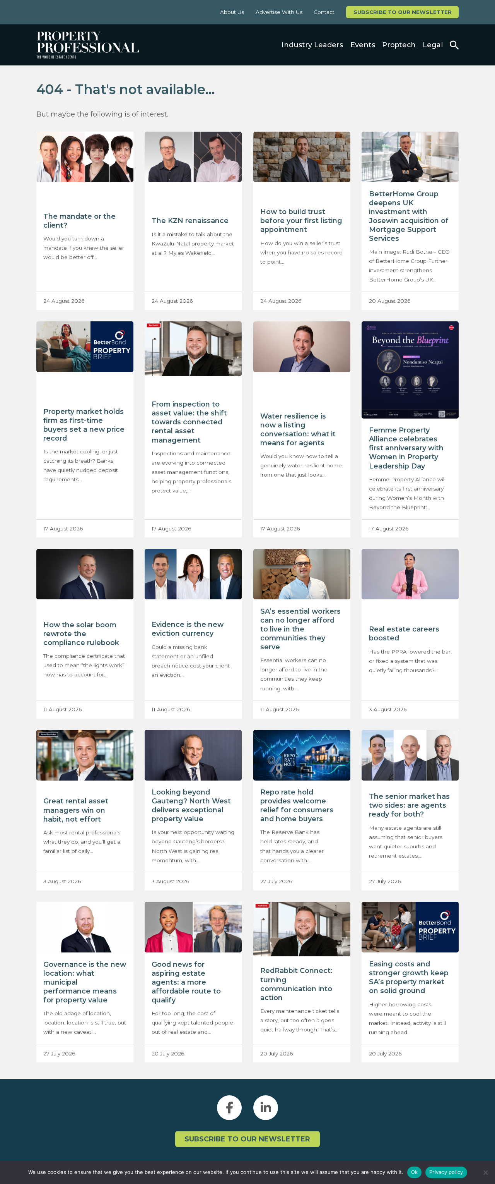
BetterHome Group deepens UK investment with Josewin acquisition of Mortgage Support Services (409, 216)
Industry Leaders (312, 45)
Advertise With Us (279, 12)
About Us (232, 12)
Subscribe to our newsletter (402, 12)
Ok (414, 1172)
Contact (324, 12)
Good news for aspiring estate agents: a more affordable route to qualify (186, 982)
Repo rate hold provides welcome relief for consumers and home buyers (296, 805)
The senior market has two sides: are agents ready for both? (409, 805)
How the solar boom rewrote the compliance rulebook (81, 634)
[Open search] (454, 45)
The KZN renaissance (190, 220)
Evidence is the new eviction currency (188, 628)
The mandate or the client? (79, 220)
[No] (485, 1172)
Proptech (399, 45)
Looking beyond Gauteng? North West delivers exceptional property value (191, 805)
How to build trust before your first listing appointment (301, 220)
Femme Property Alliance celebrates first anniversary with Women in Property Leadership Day (406, 448)
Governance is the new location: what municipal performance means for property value (84, 982)
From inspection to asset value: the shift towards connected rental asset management (189, 422)
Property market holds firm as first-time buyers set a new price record (84, 424)
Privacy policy (446, 1172)
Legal (433, 45)
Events (362, 45)
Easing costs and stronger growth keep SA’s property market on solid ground (409, 977)
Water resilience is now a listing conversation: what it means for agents (298, 429)
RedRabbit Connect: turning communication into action (296, 983)
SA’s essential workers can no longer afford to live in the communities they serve (300, 629)
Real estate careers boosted (404, 633)
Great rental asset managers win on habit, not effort (75, 810)
